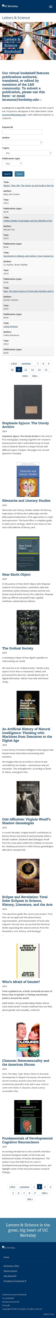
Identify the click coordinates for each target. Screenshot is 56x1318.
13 (33, 370)
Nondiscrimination (10, 1302)
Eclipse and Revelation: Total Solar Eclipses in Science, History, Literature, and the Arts (27, 901)
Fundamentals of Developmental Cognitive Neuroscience (27, 1140)
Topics (5, 147)
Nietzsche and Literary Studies (26, 500)
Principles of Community (15, 1281)
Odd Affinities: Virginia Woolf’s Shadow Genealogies (26, 821)
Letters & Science (16, 17)
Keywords (7, 127)
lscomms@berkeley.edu (21, 99)
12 (26, 370)
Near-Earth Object (16, 574)
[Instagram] (16, 1253)
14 (40, 370)
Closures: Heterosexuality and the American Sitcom (25, 1062)
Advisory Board (10, 1271)
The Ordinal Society (17, 648)
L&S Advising (10, 1276)
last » (36, 376)
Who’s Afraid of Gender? (21, 981)
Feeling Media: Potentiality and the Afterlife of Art (27, 220)
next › (26, 376)
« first (15, 364)
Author (6, 137)
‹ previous (27, 364)
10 (13, 370)
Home (6, 1257)
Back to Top (49, 1314)
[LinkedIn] (10, 1253)
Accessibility (8, 1298)
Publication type (11, 158)
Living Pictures (10, 326)
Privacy (6, 1305)
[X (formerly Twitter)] (5, 1253)
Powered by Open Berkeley (14, 1294)
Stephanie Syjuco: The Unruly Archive (25, 425)
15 (47, 370)
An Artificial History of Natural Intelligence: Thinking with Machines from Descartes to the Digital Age (27, 734)
